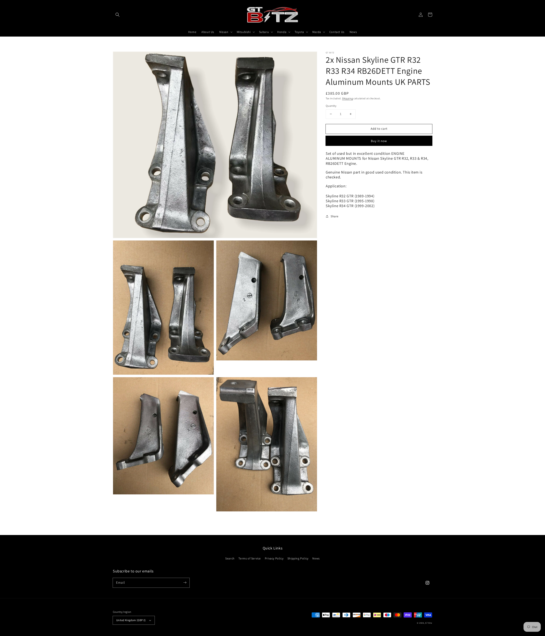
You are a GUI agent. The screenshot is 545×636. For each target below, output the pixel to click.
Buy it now (379, 141)
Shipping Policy (297, 558)
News (316, 558)
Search (230, 558)
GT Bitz (428, 623)
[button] (117, 14)
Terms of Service (249, 558)
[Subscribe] (184, 582)
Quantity (331, 106)
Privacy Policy (274, 558)
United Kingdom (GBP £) (131, 620)
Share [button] (334, 216)
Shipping (347, 98)
